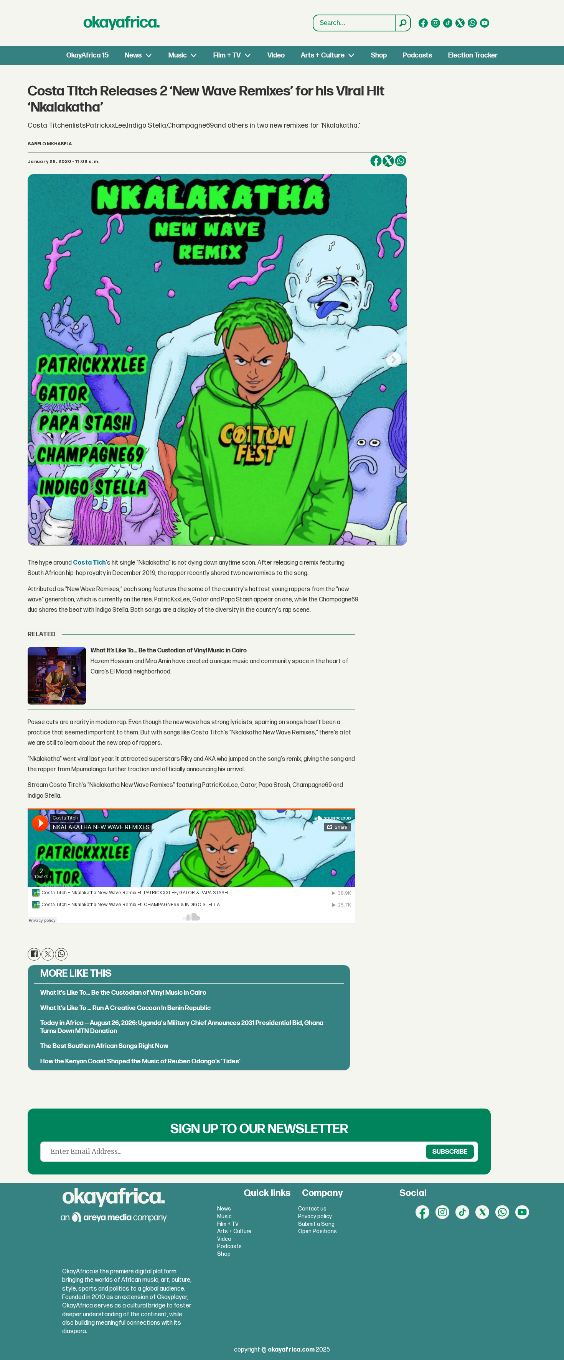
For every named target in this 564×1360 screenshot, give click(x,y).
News (133, 55)
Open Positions (317, 1231)
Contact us (312, 1209)
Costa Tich (89, 563)
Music (177, 55)
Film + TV (227, 55)
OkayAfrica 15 (87, 55)
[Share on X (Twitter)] (388, 161)
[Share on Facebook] (376, 161)
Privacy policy (315, 1216)
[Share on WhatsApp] (400, 161)
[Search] (402, 23)
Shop (379, 55)
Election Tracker (473, 55)
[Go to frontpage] (121, 23)
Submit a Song (316, 1224)
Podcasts (417, 55)
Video (276, 55)
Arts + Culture (323, 55)
